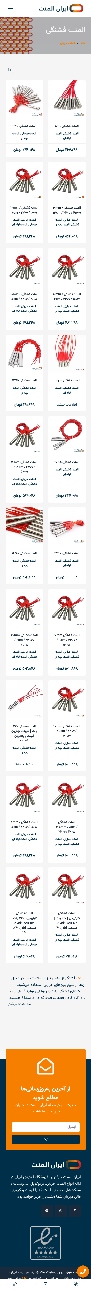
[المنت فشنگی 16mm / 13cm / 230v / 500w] (24, 435)
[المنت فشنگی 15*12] (24, 353)
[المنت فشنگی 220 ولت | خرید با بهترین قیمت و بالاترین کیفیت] (24, 699)
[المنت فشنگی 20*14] (67, 526)
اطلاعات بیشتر (67, 405)
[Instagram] (75, 1211)
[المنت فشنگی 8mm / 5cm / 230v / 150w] (24, 795)
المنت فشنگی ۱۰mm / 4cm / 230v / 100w (24, 210)
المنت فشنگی (71, 133)
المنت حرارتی (71, 220)
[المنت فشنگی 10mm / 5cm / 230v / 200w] (24, 267)
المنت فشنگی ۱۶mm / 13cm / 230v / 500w (24, 467)
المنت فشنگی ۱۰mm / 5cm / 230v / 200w (24, 297)
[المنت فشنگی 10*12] (24, 99)
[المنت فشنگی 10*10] (67, 99)
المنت (81, 978)
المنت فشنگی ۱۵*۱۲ (24, 380)
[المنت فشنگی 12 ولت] (67, 353)
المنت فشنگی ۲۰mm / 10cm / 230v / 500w (66, 640)
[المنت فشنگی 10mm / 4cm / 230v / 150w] (67, 267)
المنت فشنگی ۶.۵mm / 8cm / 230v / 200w (67, 827)
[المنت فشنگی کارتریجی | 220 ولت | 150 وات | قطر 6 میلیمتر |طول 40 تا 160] (24, 886)
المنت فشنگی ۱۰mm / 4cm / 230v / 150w (67, 297)
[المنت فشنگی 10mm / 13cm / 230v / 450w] (67, 181)
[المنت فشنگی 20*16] (24, 526)
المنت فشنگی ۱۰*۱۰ (67, 126)
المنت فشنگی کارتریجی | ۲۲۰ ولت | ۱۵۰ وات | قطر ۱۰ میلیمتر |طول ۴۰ (67, 920)
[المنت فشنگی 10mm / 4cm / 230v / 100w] (24, 181)
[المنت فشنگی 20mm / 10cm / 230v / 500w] (67, 608)
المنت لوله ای (62, 225)
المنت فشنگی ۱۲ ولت (67, 380)
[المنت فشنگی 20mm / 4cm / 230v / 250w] (24, 608)
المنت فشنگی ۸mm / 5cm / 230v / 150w (24, 825)
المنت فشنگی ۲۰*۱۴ (66, 553)
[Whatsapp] (61, 1211)
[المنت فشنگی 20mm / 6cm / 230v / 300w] (67, 699)
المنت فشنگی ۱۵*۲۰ (66, 462)
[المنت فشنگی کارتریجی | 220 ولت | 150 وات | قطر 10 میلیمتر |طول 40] (67, 886)
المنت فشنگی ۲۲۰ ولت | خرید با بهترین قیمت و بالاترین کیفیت (24, 733)
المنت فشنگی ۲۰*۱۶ (24, 553)
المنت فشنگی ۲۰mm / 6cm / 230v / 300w (66, 731)
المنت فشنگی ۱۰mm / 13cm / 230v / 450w (67, 210)
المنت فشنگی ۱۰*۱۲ (24, 126)
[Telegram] (47, 1211)
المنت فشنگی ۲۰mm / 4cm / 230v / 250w (24, 640)
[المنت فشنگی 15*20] (67, 435)
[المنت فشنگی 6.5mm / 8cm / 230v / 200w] (67, 795)
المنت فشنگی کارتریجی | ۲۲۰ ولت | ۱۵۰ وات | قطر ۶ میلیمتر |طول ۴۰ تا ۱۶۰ (24, 923)
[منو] (10, 8)
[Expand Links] (83, 1271)
